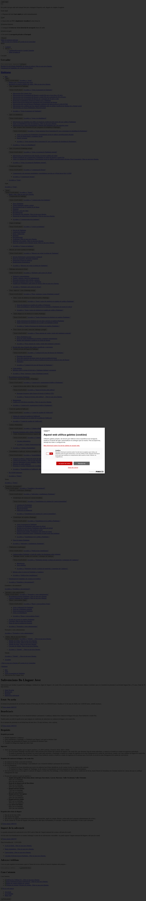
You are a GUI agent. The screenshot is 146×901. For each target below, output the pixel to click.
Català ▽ (47, 431)
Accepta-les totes (64, 463)
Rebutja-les (81, 463)
